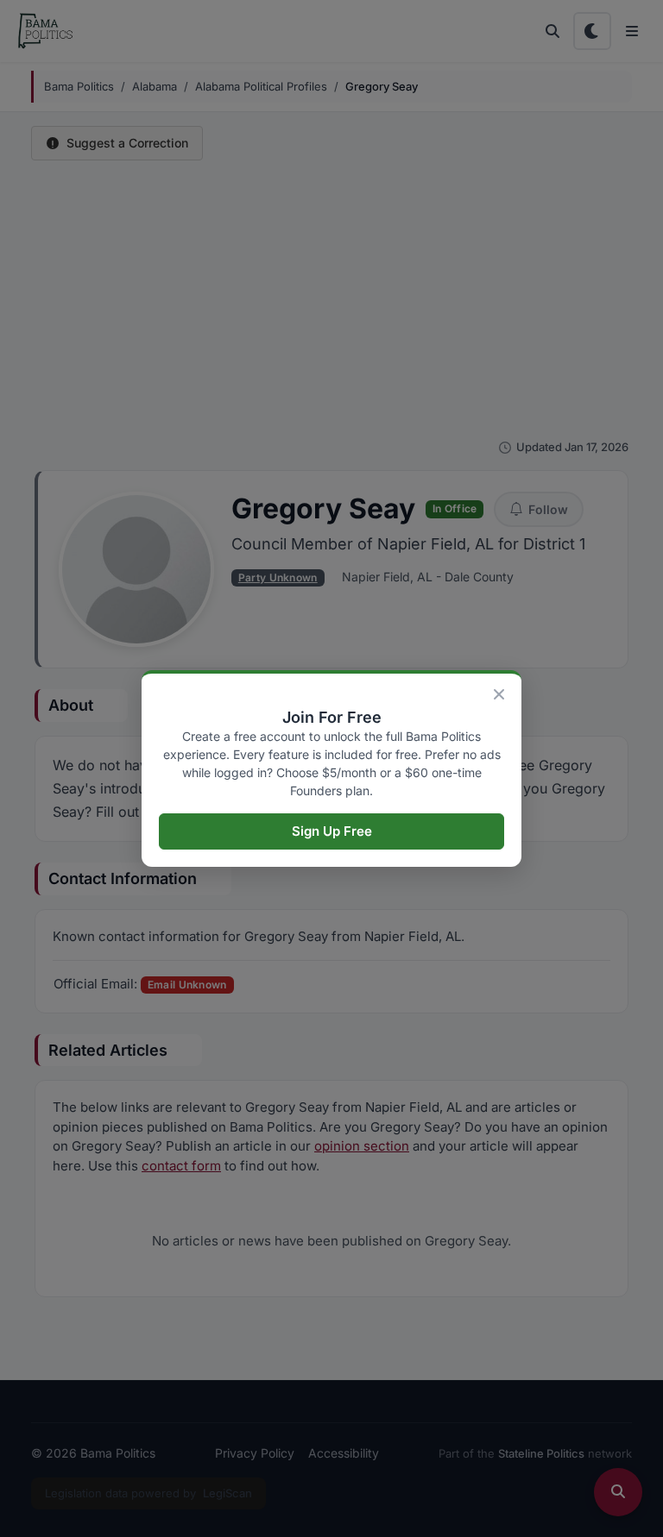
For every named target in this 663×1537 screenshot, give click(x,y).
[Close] (499, 694)
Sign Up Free (332, 831)
